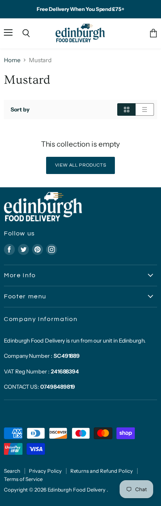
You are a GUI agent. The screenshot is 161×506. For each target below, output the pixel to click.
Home (12, 60)
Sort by (20, 109)
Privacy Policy (45, 471)
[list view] (145, 109)
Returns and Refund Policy (101, 471)
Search (12, 471)
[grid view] (126, 109)
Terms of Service (23, 479)
